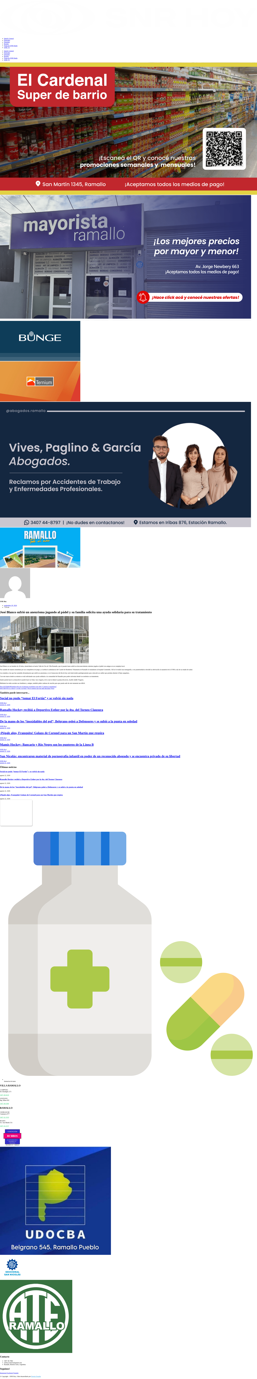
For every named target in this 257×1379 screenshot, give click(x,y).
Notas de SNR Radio (10, 46)
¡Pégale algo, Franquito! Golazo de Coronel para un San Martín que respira (52, 733)
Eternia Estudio (36, 1376)
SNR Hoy (3, 703)
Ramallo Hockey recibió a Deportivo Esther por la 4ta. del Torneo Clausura (51, 710)
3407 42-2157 (4, 1126)
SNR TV (7, 47)
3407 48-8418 (4, 1095)
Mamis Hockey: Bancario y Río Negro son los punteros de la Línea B (47, 744)
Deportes (7, 42)
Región (6, 44)
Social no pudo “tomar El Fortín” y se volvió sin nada (36, 698)
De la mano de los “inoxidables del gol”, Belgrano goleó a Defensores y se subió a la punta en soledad (68, 721)
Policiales (7, 40)
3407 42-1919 (4, 1117)
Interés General (9, 38)
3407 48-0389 (4, 1104)
